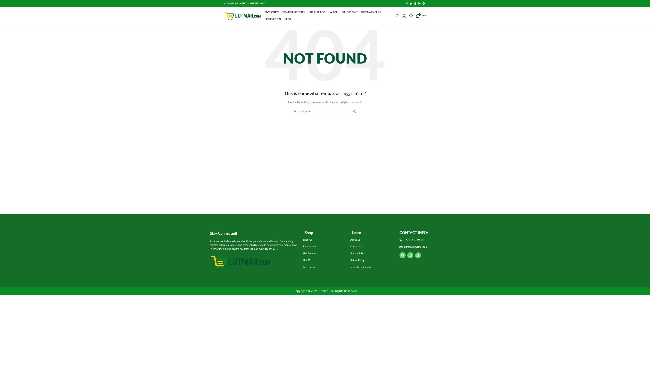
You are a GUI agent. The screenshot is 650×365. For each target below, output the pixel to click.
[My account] (404, 16)
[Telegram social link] (423, 3)
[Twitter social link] (411, 3)
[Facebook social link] (407, 3)
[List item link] (324, 240)
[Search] (397, 16)
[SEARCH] (355, 112)
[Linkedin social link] (419, 3)
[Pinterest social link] (415, 3)
